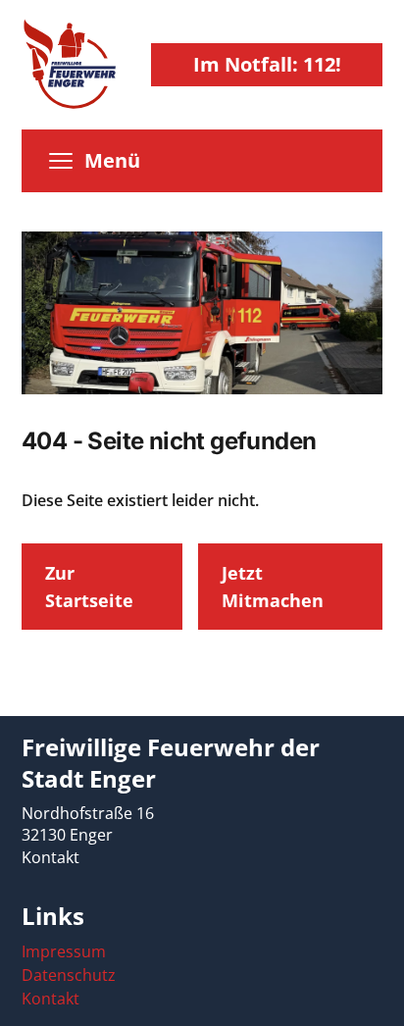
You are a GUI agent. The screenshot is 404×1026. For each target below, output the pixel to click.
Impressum (64, 951)
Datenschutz (69, 975)
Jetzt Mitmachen (273, 586)
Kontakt (50, 857)
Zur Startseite (89, 586)
